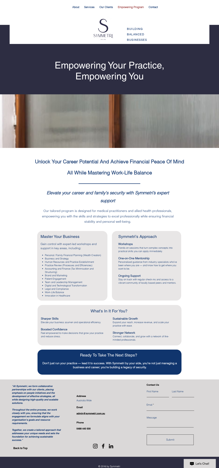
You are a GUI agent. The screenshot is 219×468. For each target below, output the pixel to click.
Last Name (177, 391)
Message (152, 417)
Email (149, 405)
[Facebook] (103, 446)
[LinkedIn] (111, 446)
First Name (152, 391)
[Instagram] (95, 446)
